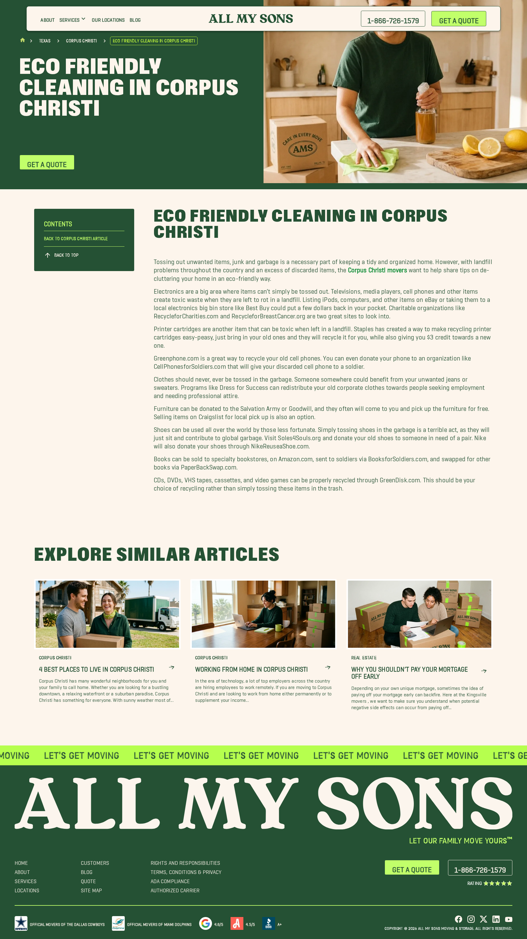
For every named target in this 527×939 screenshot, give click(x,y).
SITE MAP (91, 889)
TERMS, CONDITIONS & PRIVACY (186, 870)
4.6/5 (219, 923)
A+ (280, 923)
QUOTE (88, 880)
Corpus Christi (81, 41)
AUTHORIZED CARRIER (175, 889)
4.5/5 (250, 923)
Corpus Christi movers (377, 268)
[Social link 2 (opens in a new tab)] (471, 921)
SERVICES (26, 880)
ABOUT (22, 870)
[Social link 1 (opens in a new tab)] (458, 921)
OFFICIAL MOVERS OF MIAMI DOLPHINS (159, 923)
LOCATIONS (27, 889)
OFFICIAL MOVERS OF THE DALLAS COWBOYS (67, 923)
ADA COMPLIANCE (170, 880)
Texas (44, 41)
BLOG (87, 870)
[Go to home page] (23, 41)
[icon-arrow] (171, 667)
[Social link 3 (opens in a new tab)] (483, 921)
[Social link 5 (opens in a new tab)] (508, 921)
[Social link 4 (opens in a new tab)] (496, 921)
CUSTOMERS (95, 861)
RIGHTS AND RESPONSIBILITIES (185, 861)
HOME (21, 861)
